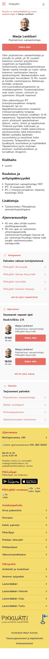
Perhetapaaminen (13, 412)
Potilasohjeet (9, 547)
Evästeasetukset (24, 643)
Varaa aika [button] (24, 47)
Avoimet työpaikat (13, 576)
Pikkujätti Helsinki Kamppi (18, 289)
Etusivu (6, 11)
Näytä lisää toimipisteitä (24, 297)
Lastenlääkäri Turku (13, 606)
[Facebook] (31, 490)
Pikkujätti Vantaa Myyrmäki (19, 274)
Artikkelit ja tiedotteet (15, 569)
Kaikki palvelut (10, 525)
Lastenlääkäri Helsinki (15, 591)
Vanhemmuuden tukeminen (19, 419)
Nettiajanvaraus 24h (14, 437)
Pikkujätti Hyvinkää (14, 281)
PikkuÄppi (8, 532)
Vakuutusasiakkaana (14, 554)
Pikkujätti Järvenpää (15, 267)
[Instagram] (37, 490)
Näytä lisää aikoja (25, 374)
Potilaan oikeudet (12, 539)
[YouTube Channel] (5, 496)
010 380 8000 (38, 445)
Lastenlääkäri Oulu (13, 598)
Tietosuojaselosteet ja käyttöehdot (24, 638)
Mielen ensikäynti (13, 405)
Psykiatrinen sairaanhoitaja (19, 397)
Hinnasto (7, 517)
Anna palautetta (11, 510)
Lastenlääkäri (10, 584)
